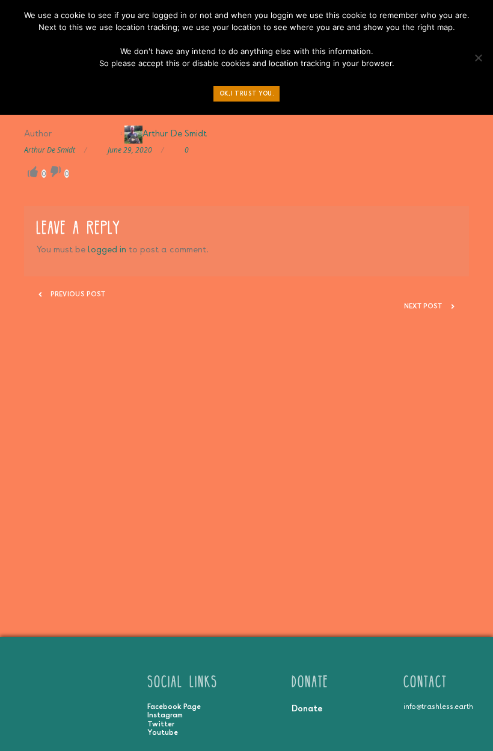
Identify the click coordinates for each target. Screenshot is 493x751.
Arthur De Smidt (174, 133)
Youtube (162, 732)
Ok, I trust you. (246, 93)
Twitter (160, 724)
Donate (307, 708)
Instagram (165, 715)
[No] (478, 61)
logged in (107, 249)
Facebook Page (174, 706)
